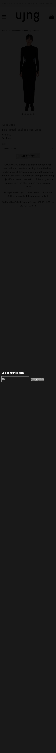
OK (37, 379)
